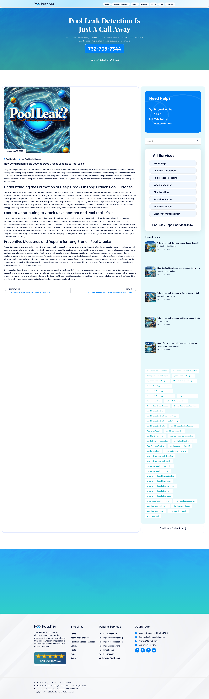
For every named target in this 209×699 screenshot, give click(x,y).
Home (107, 4)
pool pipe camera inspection (181, 436)
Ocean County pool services (185, 406)
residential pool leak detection (159, 466)
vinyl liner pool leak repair (157, 506)
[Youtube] (154, 650)
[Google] (148, 650)
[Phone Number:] (151, 109)
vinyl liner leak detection (185, 501)
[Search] (197, 141)
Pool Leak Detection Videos (83, 642)
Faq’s (73, 654)
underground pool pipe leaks (158, 491)
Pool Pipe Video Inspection (111, 642)
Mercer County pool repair (184, 381)
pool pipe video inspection (157, 441)
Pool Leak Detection (108, 633)
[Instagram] (143, 650)
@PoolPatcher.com (163, 123)
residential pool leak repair (158, 471)
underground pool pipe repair (159, 496)
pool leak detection (155, 411)
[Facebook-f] (137, 650)
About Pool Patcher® (80, 637)
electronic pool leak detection (185, 371)
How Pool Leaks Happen (31, 159)
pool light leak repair (155, 436)
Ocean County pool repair (157, 406)
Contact (170, 4)
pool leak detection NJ (156, 426)
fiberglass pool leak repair (157, 376)
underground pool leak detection (160, 476)
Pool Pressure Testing (155, 446)
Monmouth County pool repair (159, 391)
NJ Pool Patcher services (175, 401)
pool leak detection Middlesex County (162, 416)
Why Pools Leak (153, 516)
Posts (153, 4)
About (134, 4)
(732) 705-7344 (161, 114)
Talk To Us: (161, 119)
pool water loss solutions (176, 451)
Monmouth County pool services (160, 396)
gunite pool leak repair (183, 376)
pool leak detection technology (183, 426)
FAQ (161, 4)
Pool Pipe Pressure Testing (111, 637)
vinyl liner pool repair (155, 511)
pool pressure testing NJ (180, 446)
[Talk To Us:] (151, 119)
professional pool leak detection (160, 456)
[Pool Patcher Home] (44, 4)
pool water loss (153, 451)
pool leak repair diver (174, 431)
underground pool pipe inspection (160, 486)
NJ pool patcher (153, 401)
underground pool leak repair (159, 481)
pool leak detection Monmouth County (162, 421)
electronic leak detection (157, 371)
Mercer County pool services (158, 386)
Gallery (144, 4)
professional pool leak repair (158, 461)
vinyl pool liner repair (178, 511)
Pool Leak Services (120, 4)
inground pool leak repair (157, 381)
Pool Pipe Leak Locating (109, 646)
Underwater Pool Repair (109, 658)
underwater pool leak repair (158, 501)
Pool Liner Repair (106, 650)
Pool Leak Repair (153, 431)
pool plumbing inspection (184, 441)
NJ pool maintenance (187, 396)
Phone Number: (164, 109)
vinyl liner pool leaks (182, 506)
